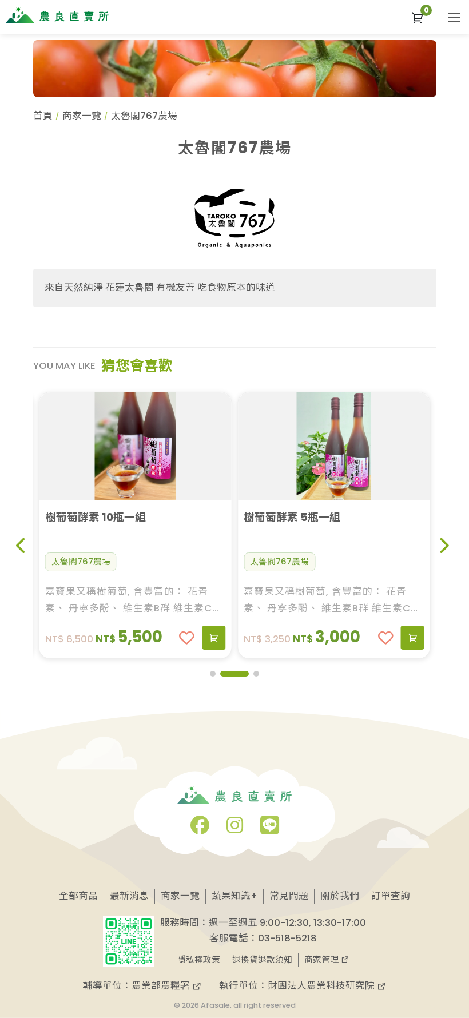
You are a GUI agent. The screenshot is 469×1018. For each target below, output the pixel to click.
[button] (418, 17)
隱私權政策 (198, 959)
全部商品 (78, 895)
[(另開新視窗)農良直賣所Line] (269, 829)
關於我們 (339, 895)
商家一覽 (81, 115)
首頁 (43, 115)
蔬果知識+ (234, 895)
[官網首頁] (57, 14)
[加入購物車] (191, 638)
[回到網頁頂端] (442, 975)
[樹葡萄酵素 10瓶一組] (113, 446)
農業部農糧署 (162, 985)
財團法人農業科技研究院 (322, 985)
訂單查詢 (390, 895)
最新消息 (129, 895)
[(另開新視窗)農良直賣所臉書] (199, 829)
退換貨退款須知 (262, 959)
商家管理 (322, 959)
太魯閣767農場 (58, 561)
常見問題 (288, 895)
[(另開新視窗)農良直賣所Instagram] (234, 829)
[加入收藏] (164, 638)
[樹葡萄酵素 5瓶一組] (311, 446)
